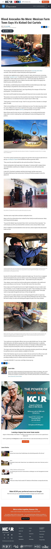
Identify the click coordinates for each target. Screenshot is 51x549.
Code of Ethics (42, 531)
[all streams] (49, 6)
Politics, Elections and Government (17, 469)
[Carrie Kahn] (4, 370)
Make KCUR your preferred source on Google (25, 491)
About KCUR (21, 528)
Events (30, 528)
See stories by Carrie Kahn (15, 376)
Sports (11, 451)
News (11, 460)
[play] (3, 6)
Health (11, 478)
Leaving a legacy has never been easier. (25, 432)
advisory (22, 109)
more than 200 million (37, 70)
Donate (46, 2)
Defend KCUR (25, 518)
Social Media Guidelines (41, 528)
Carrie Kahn (7, 26)
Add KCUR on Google (25, 496)
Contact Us (31, 533)
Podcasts (20, 536)
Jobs (30, 536)
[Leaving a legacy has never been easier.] (25, 405)
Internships (31, 539)
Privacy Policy (42, 539)
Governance (41, 534)
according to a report (12, 159)
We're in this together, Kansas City (25, 509)
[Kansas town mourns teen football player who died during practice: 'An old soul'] (5, 453)
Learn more (25, 441)
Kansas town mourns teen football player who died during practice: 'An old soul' (27, 453)
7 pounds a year (13, 77)
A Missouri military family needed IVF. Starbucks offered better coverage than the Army (29, 480)
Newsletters (21, 539)
